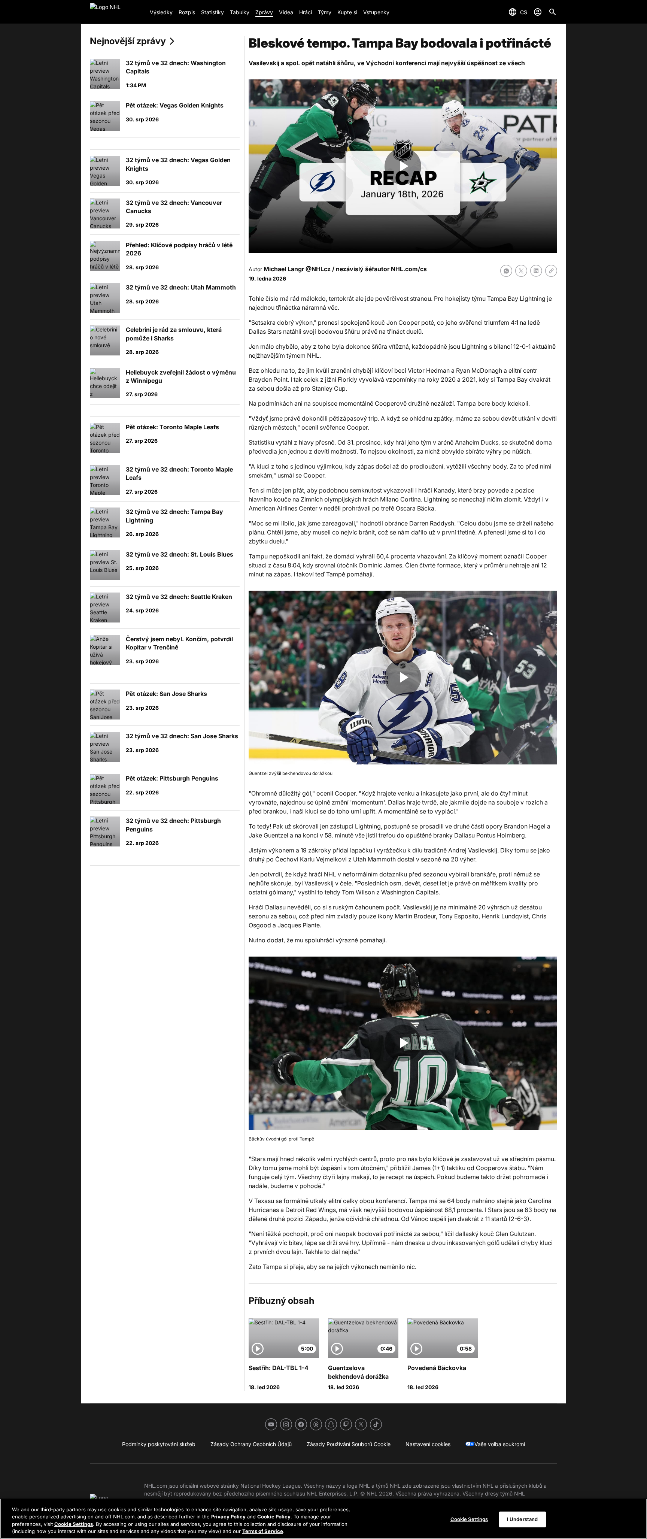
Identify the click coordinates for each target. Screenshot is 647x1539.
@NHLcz (318, 269)
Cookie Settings (73, 1524)
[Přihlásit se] (537, 11)
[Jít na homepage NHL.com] (117, 12)
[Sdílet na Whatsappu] (506, 271)
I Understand (522, 1519)
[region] (323, 1519)
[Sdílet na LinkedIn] (536, 271)
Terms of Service (262, 1531)
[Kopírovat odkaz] (551, 271)
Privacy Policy (228, 1517)
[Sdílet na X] (521, 271)
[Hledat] (552, 11)
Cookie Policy (274, 1517)
